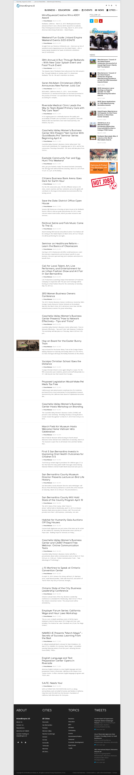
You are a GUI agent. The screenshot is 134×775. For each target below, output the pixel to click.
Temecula (45, 746)
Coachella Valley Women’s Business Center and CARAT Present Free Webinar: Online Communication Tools (62, 544)
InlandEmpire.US (23, 719)
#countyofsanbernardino (102, 727)
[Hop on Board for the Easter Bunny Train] (27, 345)
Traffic (70, 748)
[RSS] (109, 5)
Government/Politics (75, 736)
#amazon (114, 756)
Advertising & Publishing (54, 1)
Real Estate (72, 745)
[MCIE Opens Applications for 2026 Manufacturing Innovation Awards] (93, 103)
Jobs (69, 724)
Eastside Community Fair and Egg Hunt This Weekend (61, 159)
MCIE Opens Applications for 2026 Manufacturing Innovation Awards (106, 103)
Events (70, 733)
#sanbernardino (99, 758)
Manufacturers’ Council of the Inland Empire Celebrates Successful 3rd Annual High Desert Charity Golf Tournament (107, 63)
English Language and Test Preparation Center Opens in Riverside (58, 661)
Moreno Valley (47, 731)
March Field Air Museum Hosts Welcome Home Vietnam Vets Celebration (59, 429)
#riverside (114, 742)
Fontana (44, 728)
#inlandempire (99, 725)
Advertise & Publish (22, 731)
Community (72, 730)
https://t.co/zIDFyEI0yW (107, 723)
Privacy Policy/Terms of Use (57, 772)
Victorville (45, 743)
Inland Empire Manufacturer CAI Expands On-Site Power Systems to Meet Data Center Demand (107, 114)
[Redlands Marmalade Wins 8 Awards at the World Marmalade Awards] (93, 138)
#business (107, 742)
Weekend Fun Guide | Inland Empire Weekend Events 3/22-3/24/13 (62, 38)
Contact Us (20, 725)
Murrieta (45, 749)
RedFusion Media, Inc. (32, 772)
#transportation (99, 760)
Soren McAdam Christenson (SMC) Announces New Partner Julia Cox (61, 84)
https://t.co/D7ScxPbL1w (102, 740)
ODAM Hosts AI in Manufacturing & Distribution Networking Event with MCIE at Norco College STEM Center (106, 126)
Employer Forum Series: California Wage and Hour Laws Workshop (61, 612)
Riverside (45, 722)
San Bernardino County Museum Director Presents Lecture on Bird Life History (63, 477)
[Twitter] (106, 5)
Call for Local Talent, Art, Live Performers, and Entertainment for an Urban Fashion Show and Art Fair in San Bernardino (62, 270)
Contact (115, 772)
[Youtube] (111, 5)
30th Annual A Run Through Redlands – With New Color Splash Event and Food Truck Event (63, 63)
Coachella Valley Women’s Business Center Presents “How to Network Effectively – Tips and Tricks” (62, 319)
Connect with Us (91, 772)
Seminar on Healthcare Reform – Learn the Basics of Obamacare (60, 244)
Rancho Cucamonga (48, 734)
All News (71, 727)
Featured (71, 739)
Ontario (44, 737)
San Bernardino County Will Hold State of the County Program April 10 (62, 498)
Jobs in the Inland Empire (104, 772)
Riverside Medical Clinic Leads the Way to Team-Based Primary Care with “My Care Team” (63, 108)
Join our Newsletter (40, 1)
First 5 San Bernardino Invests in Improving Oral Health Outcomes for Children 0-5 (63, 454)
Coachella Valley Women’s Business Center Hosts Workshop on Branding (62, 405)
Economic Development (76, 742)
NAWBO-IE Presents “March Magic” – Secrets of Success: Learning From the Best (62, 636)
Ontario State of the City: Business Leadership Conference (61, 589)
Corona (44, 740)
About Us (19, 722)
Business (71, 718)
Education (71, 721)
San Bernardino (47, 725)
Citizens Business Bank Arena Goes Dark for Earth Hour (62, 179)
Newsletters (20, 728)
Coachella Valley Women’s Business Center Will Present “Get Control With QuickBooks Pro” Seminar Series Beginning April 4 (63, 134)
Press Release (48, 21)
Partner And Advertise (79, 772)
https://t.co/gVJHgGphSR (102, 753)
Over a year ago (100, 729)
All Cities (46, 719)
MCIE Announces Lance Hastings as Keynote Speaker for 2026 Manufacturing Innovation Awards (107, 91)
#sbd (106, 758)
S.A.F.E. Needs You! (52, 683)
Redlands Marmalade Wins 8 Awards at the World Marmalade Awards (108, 138)
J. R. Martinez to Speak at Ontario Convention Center (61, 569)
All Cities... (45, 751)
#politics (106, 725)
